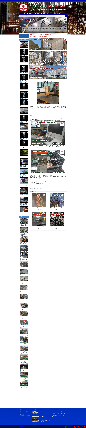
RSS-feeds (27, 416)
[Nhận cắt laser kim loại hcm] (24, 209)
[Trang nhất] (20, 14)
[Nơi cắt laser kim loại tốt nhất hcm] (24, 118)
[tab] (32, 115)
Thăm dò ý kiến (22, 414)
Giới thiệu (21, 411)
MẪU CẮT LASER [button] (36, 13)
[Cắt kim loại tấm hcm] (24, 94)
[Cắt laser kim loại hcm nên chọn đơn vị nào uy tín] (24, 68)
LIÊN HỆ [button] (58, 13)
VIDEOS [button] (55, 13)
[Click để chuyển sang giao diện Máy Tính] (22, 426)
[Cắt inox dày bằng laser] (24, 52)
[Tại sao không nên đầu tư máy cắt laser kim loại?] (24, 86)
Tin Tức (27, 411)
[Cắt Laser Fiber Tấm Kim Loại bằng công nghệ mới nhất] (24, 161)
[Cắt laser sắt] (24, 44)
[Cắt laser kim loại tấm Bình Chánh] (24, 126)
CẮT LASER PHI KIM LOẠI (24, 36)
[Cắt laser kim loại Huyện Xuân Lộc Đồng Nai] (57, 200)
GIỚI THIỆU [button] (23, 13)
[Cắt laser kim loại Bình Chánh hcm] (24, 134)
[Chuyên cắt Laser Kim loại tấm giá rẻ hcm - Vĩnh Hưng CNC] (24, 190)
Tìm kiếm (21, 416)
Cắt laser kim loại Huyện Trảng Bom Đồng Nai (57, 226)
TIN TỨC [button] (51, 13)
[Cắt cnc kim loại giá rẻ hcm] (24, 102)
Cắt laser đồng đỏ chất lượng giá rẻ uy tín (39, 207)
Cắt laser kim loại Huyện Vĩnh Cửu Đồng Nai (39, 226)
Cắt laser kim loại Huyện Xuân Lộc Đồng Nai (57, 207)
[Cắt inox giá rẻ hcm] (24, 110)
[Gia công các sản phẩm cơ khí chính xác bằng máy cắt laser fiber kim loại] (24, 152)
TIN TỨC (21, 216)
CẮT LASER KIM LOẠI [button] (30, 13)
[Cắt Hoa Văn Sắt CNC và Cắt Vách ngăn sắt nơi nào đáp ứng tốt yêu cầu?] (24, 77)
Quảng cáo (27, 414)
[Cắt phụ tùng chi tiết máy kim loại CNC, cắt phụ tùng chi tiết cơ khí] (24, 59)
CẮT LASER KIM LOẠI (23, 39)
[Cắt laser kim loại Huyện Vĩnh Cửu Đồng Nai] (39, 219)
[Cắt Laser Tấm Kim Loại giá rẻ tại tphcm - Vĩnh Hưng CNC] (24, 171)
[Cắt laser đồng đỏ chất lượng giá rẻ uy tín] (39, 200)
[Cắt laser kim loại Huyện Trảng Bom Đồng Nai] (57, 219)
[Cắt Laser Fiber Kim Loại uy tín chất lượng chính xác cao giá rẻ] (24, 200)
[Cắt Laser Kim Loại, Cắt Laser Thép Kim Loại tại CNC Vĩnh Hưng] (24, 143)
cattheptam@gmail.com (33, 1)
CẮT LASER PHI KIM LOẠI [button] (44, 13)
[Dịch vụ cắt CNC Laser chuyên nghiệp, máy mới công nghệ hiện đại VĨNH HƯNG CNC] (24, 180)
